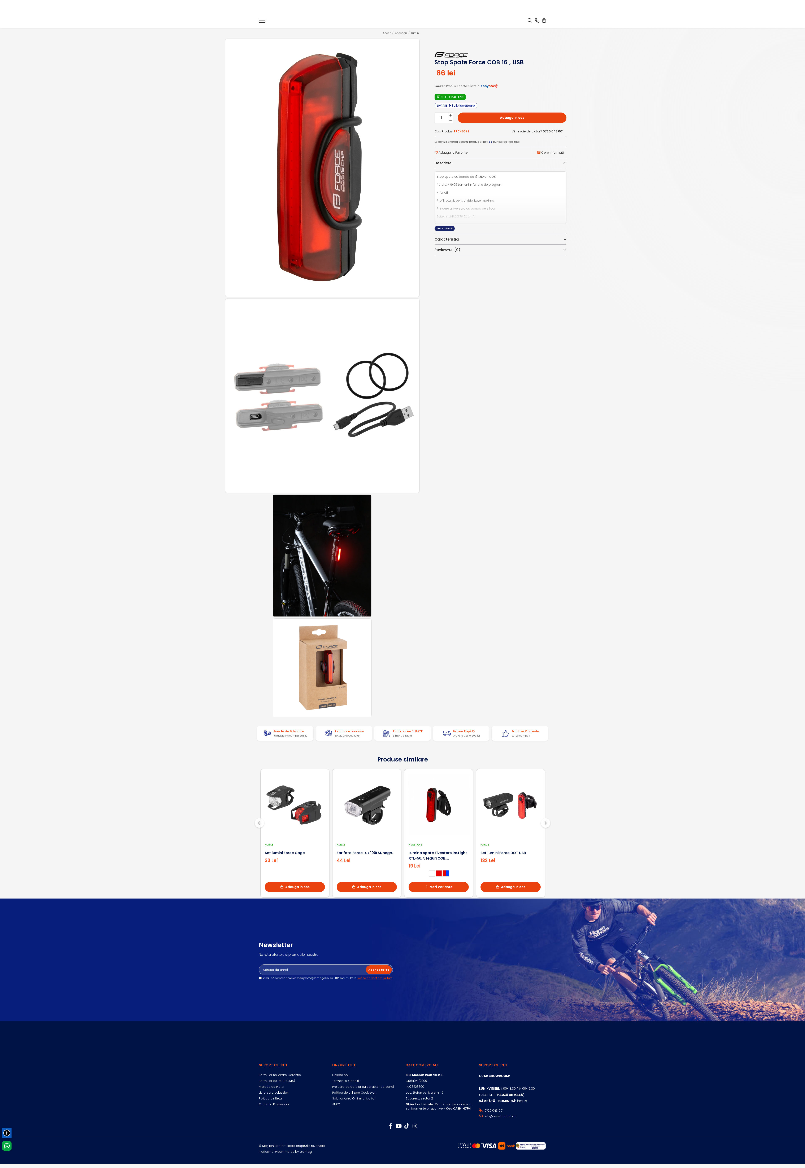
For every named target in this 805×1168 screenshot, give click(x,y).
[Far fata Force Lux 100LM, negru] (366, 805)
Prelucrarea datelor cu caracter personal (363, 1087)
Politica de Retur (271, 1098)
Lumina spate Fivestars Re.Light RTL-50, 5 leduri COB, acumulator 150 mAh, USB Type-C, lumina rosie (438, 855)
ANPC (336, 1104)
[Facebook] (390, 1126)
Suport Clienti (273, 1065)
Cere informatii (552, 152)
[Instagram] (414, 1126)
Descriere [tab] (443, 163)
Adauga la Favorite (453, 152)
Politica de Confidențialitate (374, 978)
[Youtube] (398, 1126)
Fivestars (415, 845)
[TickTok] (406, 1126)
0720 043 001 (493, 1110)
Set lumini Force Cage (285, 852)
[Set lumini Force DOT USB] (510, 805)
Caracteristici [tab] (447, 239)
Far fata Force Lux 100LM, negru (365, 852)
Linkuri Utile (344, 1065)
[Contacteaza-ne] (537, 20)
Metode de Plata (271, 1087)
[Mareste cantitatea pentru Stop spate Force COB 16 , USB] (450, 115)
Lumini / (416, 33)
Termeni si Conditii (346, 1081)
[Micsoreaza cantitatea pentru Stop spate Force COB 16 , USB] (450, 120)
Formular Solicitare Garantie (280, 1075)
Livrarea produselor (273, 1092)
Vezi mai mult (445, 228)
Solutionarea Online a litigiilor (353, 1098)
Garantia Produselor (274, 1104)
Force (269, 845)
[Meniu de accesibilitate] (7, 1133)
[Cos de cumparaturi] (544, 20)
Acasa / (388, 33)
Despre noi (340, 1075)
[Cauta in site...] (530, 20)
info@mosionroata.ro (500, 1116)
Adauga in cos (512, 117)
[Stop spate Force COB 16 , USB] (322, 168)
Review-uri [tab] (447, 249)
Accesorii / (402, 33)
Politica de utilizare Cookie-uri (354, 1092)
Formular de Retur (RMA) (277, 1081)
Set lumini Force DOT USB (503, 852)
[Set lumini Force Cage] (295, 805)
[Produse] (262, 22)
